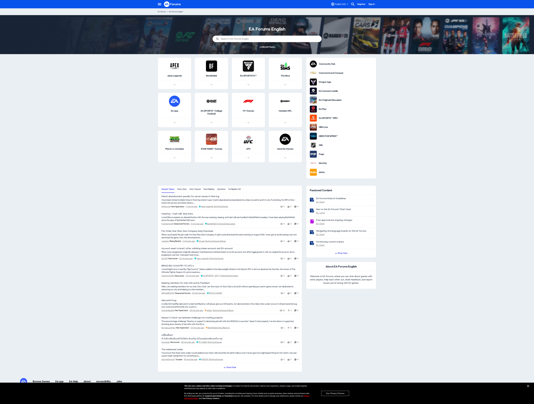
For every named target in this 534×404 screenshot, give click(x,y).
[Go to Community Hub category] (313, 64)
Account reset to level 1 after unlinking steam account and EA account (197, 248)
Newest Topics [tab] (167, 189)
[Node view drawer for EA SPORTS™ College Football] (211, 122)
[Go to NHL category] (313, 145)
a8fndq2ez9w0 (168, 293)
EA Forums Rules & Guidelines (331, 198)
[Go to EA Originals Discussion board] (313, 100)
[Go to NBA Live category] (313, 127)
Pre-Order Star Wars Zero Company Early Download (187, 231)
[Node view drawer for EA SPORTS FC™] (248, 84)
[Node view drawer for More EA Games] (285, 157)
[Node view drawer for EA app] (174, 122)
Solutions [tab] (221, 189)
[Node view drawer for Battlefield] (211, 84)
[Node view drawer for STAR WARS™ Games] (211, 157)
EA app (59, 381)
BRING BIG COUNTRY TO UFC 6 (177, 265)
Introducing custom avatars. (330, 241)
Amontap (165, 342)
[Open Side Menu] (159, 4)
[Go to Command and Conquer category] (313, 73)
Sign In (372, 4)
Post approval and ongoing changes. (334, 220)
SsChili (164, 258)
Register (361, 4)
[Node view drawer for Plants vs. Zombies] (174, 157)
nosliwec (165, 241)
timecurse (165, 206)
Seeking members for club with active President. (185, 283)
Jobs (119, 381)
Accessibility (103, 381)
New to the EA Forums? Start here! (333, 209)
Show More (231, 367)
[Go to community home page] (172, 4)
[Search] (352, 4)
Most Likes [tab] (182, 189)
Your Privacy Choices (335, 393)
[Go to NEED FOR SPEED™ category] (313, 136)
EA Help (73, 381)
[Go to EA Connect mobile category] (313, 91)
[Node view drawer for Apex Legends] (174, 84)
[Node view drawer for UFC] (248, 157)
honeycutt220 (167, 276)
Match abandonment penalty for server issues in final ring (190, 196)
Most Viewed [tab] (195, 189)
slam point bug (168, 300)
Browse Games (41, 381)
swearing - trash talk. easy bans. (177, 213)
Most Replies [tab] (208, 189)
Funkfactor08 (167, 224)
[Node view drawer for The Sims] (285, 84)
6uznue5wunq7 (168, 359)
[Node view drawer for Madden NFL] (285, 122)
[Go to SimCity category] (313, 163)
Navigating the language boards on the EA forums (341, 230)
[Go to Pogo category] (313, 154)
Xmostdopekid (167, 310)
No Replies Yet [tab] (234, 189)
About (87, 381)
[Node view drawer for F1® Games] (248, 122)
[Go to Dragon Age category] (313, 82)
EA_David (320, 202)
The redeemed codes (172, 349)
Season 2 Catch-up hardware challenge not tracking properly (192, 317)
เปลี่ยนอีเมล (167, 335)
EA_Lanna (320, 213)
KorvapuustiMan (168, 328)
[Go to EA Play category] (313, 109)
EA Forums (162, 12)
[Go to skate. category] (313, 172)
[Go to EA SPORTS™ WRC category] (313, 118)
